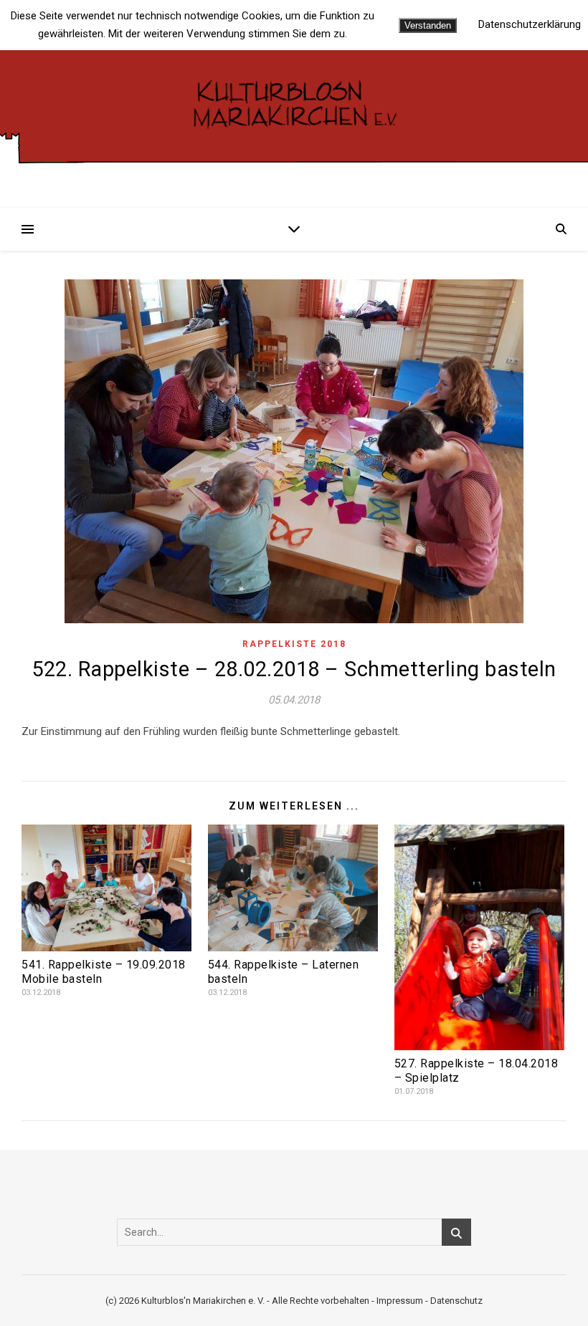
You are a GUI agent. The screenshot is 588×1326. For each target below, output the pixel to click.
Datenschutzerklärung (529, 25)
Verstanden (427, 25)
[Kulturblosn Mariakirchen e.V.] (294, 102)
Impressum (399, 1300)
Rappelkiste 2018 (294, 644)
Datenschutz (456, 1300)
